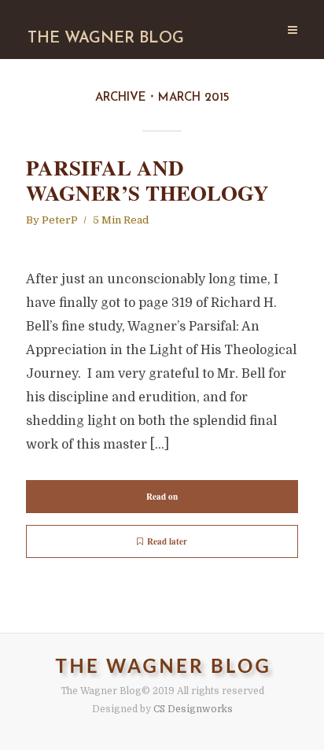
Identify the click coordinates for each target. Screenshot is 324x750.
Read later (167, 541)
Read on (162, 496)
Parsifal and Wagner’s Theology (147, 180)
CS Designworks (193, 709)
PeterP (60, 220)
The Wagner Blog (106, 38)
